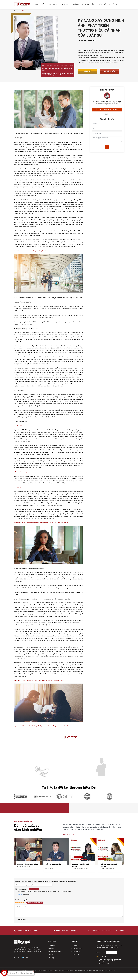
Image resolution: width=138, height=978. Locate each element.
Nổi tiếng (61, 970)
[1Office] (46, 796)
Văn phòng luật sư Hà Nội (39, 970)
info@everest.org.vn (69, 930)
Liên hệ (115, 4)
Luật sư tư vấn (103, 970)
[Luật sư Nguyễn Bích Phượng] (83, 851)
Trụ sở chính (103, 956)
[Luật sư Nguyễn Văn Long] (55, 851)
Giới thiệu (53, 4)
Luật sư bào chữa (93, 970)
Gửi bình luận (21, 919)
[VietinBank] (113, 796)
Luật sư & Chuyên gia (55, 951)
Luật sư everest (26, 970)
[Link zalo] (23, 957)
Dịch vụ (65, 4)
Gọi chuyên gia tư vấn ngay (108, 109)
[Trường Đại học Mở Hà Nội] (91, 796)
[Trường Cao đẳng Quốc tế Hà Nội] (69, 796)
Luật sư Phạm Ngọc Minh (87, 40)
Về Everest (52, 945)
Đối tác (51, 954)
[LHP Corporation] (24, 796)
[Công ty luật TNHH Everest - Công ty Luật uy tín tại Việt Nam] (22, 4)
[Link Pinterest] (19, 957)
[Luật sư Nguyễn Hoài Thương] (110, 851)
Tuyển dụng (76, 951)
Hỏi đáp (75, 945)
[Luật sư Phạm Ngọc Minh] (28, 851)
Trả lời (20, 894)
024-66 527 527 (36, 930)
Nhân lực (77, 4)
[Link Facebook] (15, 957)
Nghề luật (89, 4)
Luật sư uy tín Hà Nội (52, 970)
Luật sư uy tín (112, 970)
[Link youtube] (27, 957)
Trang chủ (39, 4)
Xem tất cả (67, 834)
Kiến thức (103, 4)
